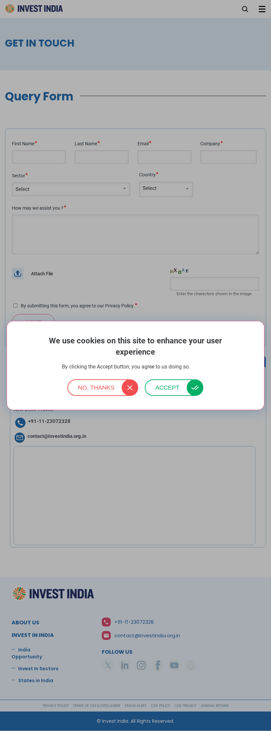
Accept (167, 387)
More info (200, 367)
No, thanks (96, 387)
